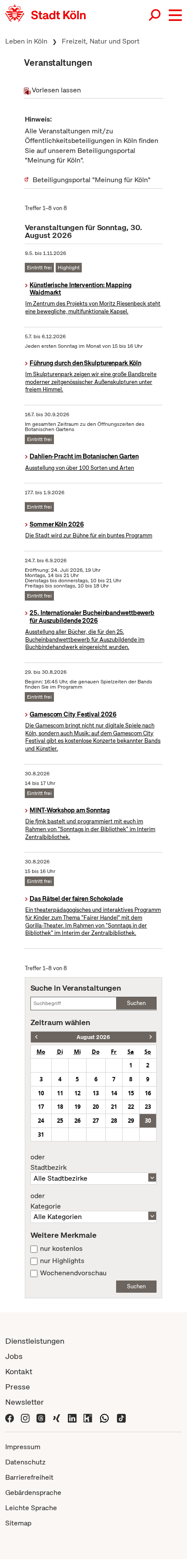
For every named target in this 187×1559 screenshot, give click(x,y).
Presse (17, 1387)
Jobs (14, 1356)
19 (77, 1107)
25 (60, 1120)
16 (148, 1093)
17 (41, 1107)
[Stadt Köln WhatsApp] (104, 1417)
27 (96, 1120)
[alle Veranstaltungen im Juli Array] (36, 1037)
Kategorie (45, 1201)
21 (114, 1107)
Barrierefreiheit (29, 1477)
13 (96, 1093)
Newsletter (24, 1402)
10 (41, 1093)
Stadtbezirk (48, 1162)
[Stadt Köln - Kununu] (87, 1417)
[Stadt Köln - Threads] (41, 1417)
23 (148, 1107)
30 (148, 1120)
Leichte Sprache (31, 1507)
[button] (175, 15)
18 (60, 1107)
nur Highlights (62, 1260)
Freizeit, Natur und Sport (101, 41)
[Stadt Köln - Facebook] (9, 1417)
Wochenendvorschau (73, 1273)
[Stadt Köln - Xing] (56, 1417)
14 (114, 1093)
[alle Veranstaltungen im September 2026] (150, 1037)
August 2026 (93, 1037)
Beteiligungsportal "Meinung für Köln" (91, 179)
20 (96, 1107)
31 (41, 1134)
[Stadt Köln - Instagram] (25, 1417)
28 (114, 1120)
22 (131, 1107)
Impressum (22, 1446)
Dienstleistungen (34, 1341)
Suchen (136, 1003)
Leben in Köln (26, 41)
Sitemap (18, 1523)
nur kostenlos (61, 1248)
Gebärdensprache (33, 1492)
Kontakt (18, 1371)
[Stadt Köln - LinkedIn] (72, 1417)
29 (131, 1120)
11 (60, 1093)
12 (77, 1093)
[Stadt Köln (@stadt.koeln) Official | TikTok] (121, 1417)
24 (41, 1120)
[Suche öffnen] (155, 15)
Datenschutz (25, 1462)
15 (131, 1093)
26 (77, 1120)
